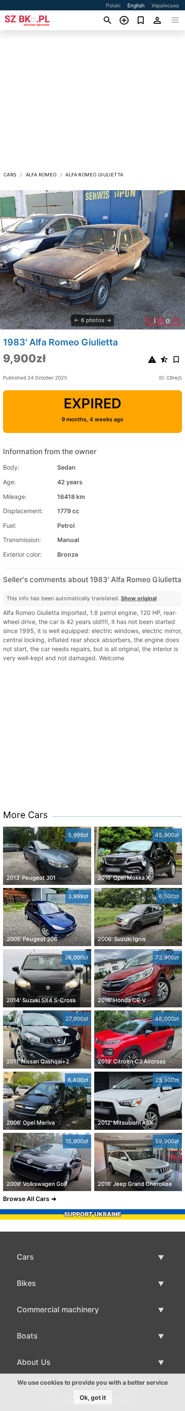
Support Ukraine (92, 1214)
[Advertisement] (92, 103)
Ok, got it (93, 1397)
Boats (27, 1335)
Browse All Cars (26, 1198)
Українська (165, 5)
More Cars (25, 814)
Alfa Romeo (41, 175)
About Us (33, 1362)
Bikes (26, 1283)
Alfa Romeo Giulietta (94, 175)
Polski (113, 5)
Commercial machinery (58, 1309)
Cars (10, 175)
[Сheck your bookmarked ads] (141, 20)
